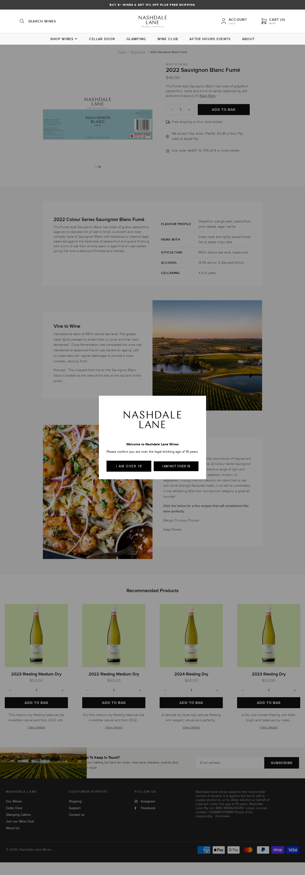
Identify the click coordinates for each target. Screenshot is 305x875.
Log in (232, 23)
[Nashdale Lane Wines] (152, 22)
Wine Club (168, 39)
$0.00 (272, 23)
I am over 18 (129, 466)
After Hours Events (209, 39)
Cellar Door (102, 39)
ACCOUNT (238, 19)
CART (277, 19)
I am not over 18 (176, 466)
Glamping (136, 39)
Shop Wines (62, 39)
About (248, 39)
